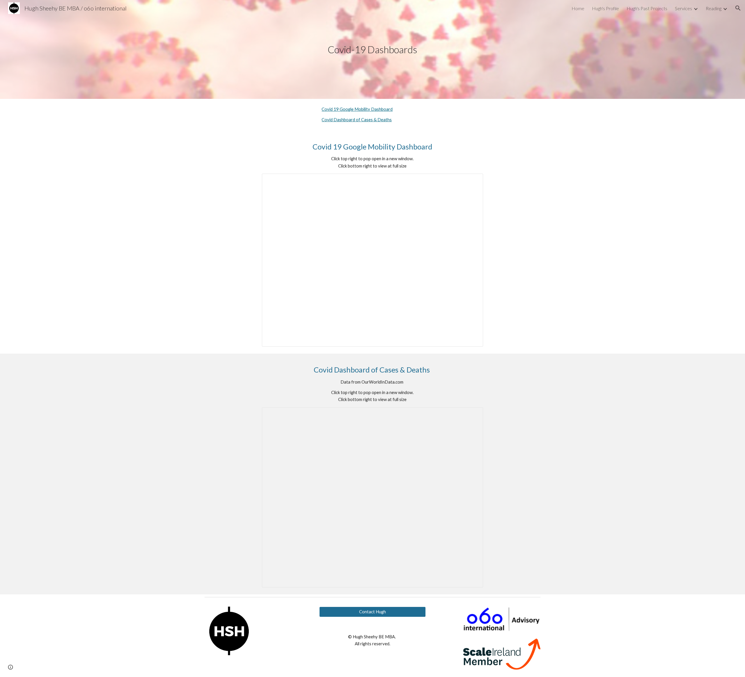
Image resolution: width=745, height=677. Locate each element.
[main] (372, 49)
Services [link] (683, 8)
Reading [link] (713, 8)
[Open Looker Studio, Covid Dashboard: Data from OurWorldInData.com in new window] (472, 415)
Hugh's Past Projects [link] (647, 8)
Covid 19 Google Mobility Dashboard (357, 109)
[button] (738, 8)
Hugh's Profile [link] (605, 8)
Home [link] (578, 8)
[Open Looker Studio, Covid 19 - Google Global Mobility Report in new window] (472, 181)
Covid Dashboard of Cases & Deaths (357, 119)
